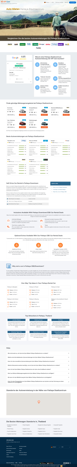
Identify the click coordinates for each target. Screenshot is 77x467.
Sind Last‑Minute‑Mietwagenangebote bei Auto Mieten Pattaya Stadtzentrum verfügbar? (31, 373)
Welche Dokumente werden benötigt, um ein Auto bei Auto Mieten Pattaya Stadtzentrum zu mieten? (34, 365)
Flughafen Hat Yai (41, 431)
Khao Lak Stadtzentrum (27, 433)
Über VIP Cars (9, 446)
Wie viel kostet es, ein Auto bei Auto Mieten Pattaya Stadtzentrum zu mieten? (28, 353)
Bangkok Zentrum (26, 428)
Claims (7, 454)
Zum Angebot (22, 114)
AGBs (16, 462)
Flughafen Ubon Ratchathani (44, 433)
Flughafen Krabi (57, 428)
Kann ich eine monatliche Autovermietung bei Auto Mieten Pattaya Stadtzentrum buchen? (31, 361)
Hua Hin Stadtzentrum (11, 431)
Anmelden (73, 2)
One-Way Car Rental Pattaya (59, 189)
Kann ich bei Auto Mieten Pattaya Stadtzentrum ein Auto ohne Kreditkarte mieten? (29, 369)
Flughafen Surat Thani (11, 433)
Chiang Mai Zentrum (58, 433)
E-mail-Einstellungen (23, 454)
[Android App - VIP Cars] (42, 463)
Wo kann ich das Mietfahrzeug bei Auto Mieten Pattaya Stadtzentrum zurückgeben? (30, 377)
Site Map (20, 462)
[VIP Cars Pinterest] (68, 463)
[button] (39, 402)
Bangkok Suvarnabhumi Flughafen (12, 425)
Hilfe (66, 2)
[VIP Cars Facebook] (64, 463)
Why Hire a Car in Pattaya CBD (60, 191)
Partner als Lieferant (23, 452)
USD (53, 2)
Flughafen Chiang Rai (27, 431)
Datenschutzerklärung (10, 462)
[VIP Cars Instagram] (70, 463)
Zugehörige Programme (10, 452)
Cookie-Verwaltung (9, 456)
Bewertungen (8, 450)
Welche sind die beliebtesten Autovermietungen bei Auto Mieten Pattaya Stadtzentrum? (31, 357)
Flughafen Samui (41, 428)
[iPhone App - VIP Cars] (50, 463)
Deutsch (47, 2)
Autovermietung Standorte (11, 448)
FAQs (20, 450)
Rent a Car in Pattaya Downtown (60, 187)
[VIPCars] (7, 12)
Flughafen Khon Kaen (58, 431)
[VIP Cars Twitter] (66, 463)
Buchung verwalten (59, 2)
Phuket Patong (10, 428)
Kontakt (20, 448)
